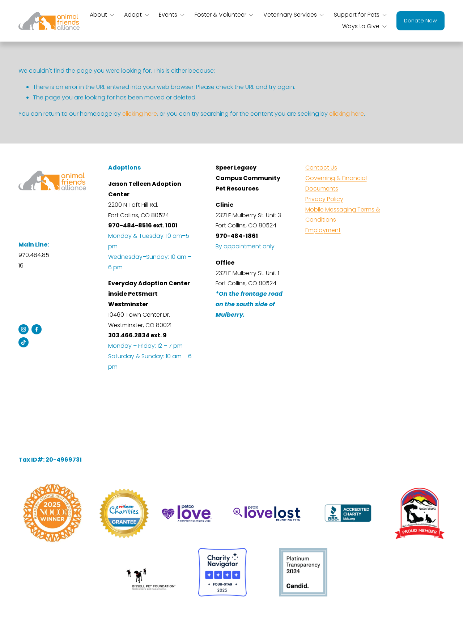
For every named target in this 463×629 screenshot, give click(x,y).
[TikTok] (23, 342)
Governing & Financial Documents (336, 183)
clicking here (139, 114)
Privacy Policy (324, 199)
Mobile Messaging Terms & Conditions (342, 214)
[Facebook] (36, 329)
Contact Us (321, 167)
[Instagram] (23, 329)
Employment (323, 230)
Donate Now (420, 20)
